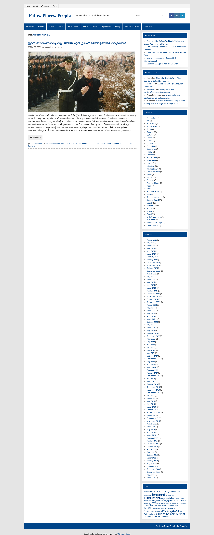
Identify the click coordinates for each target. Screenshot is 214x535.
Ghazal (168, 495)
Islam (172, 498)
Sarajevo (31, 146)
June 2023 (151, 327)
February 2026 (152, 257)
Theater (149, 516)
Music (85, 26)
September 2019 (153, 376)
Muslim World (157, 508)
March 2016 (151, 435)
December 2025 (153, 262)
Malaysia (153, 505)
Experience (151, 149)
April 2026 (151, 251)
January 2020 (152, 373)
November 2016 (153, 421)
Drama (149, 140)
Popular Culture (153, 191)
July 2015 (150, 452)
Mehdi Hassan (162, 505)
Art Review (151, 123)
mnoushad (49, 47)
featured (93, 143)
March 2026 (151, 254)
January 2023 (152, 333)
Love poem (160, 503)
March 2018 (151, 407)
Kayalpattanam (158, 501)
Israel (177, 498)
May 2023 (151, 330)
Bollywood (169, 492)
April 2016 (151, 432)
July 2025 (150, 277)
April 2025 (151, 285)
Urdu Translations (154, 217)
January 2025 (152, 291)
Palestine (153, 511)
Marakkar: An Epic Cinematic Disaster (162, 64)
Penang (159, 511)
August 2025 (152, 274)
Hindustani (152, 498)
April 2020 (151, 364)
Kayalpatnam (148, 501)
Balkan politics (66, 143)
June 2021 (151, 350)
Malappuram (175, 503)
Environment (147, 495)
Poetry (117, 26)
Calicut (177, 492)
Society (150, 203)
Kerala (183, 501)
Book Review (152, 126)
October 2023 (152, 322)
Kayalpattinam (152, 169)
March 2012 (151, 458)
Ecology (150, 143)
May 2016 (151, 429)
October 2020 (152, 356)
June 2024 (151, 310)
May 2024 (151, 313)
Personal (150, 180)
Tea (145, 516)
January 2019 (152, 384)
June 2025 (151, 279)
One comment (36, 143)
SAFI (180, 511)
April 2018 (151, 404)
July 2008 (150, 475)
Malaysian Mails (153, 172)
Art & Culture (73, 26)
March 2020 (151, 367)
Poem (55, 6)
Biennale (161, 492)
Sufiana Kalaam (165, 514)
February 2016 (152, 438)
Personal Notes (153, 183)
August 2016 (152, 424)
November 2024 (153, 296)
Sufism (149, 211)
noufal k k (150, 84)
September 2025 (153, 271)
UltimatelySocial (123, 534)
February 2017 (152, 418)
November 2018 (153, 390)
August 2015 (152, 449)
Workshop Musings (154, 223)
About (35, 6)
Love (153, 503)
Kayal (182, 498)
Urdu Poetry (166, 516)
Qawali (174, 511)
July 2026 (150, 243)
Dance (149, 138)
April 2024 (151, 316)
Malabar (168, 503)
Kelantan (178, 501)
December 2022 (153, 336)
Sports (149, 208)
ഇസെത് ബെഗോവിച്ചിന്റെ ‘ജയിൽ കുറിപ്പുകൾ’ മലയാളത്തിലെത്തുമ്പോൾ (77, 43)
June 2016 (151, 427)
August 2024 (152, 305)
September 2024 (153, 302)
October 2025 (152, 268)
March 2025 (151, 288)
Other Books (127, 143)
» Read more (35, 137)
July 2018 (150, 395)
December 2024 (153, 294)
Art (148, 121)
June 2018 (151, 398)
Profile (51, 26)
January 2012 (152, 461)
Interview (30, 26)
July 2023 (150, 325)
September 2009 (153, 472)
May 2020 (151, 362)
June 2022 (151, 339)
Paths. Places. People (50, 15)
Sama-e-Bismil (153, 200)
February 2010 (152, 466)
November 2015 (153, 444)
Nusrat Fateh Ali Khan (169, 508)
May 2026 (151, 248)
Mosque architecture (173, 505)
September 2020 (153, 359)
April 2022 (151, 345)
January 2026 (152, 260)
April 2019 (151, 379)
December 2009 (153, 469)
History (149, 163)
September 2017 (153, 412)
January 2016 (152, 441)
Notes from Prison (114, 143)
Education (151, 146)
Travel (60, 26)
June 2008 (151, 478)
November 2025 (153, 265)
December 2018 (153, 387)
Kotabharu (147, 503)
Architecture (151, 118)
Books (95, 26)
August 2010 (152, 463)
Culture (149, 135)
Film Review (152, 157)
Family (149, 152)
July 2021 (150, 347)
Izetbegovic (101, 143)
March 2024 (151, 319)
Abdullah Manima (53, 143)
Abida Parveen (151, 491)
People (149, 177)
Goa (173, 495)
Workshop (151, 220)
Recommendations (132, 26)
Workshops (45, 6)
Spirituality (106, 26)
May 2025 (151, 282)
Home (28, 6)
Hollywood (164, 498)
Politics (149, 189)
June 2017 (151, 415)
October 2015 (152, 446)
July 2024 (150, 308)
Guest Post (148, 26)
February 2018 (152, 410)
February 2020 (152, 370)
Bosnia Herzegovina (81, 143)
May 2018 (151, 401)
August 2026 (152, 240)
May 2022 (151, 342)
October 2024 (152, 299)
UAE (158, 516)
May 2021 (151, 353)
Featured (150, 155)
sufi (155, 514)
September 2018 (153, 393)
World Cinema (152, 225)
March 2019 (151, 381)
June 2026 (151, 245)
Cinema (41, 26)
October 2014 (152, 455)
